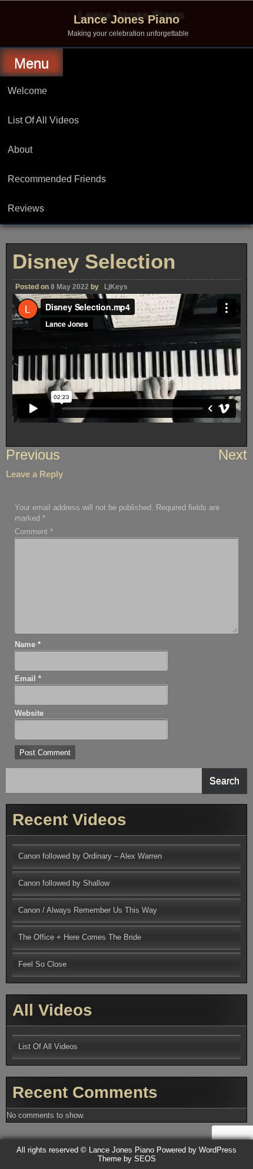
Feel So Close (42, 964)
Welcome (27, 91)
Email (28, 678)
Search (224, 781)
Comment (34, 531)
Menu (31, 63)
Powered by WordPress (197, 1149)
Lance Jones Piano (126, 19)
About (20, 150)
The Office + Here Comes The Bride (79, 937)
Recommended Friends (57, 179)
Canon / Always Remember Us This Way (87, 910)
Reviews (26, 208)
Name (28, 644)
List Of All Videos (43, 120)
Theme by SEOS (127, 1158)
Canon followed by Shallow (63, 883)
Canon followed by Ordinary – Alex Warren (90, 856)
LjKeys (116, 287)
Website (29, 713)
